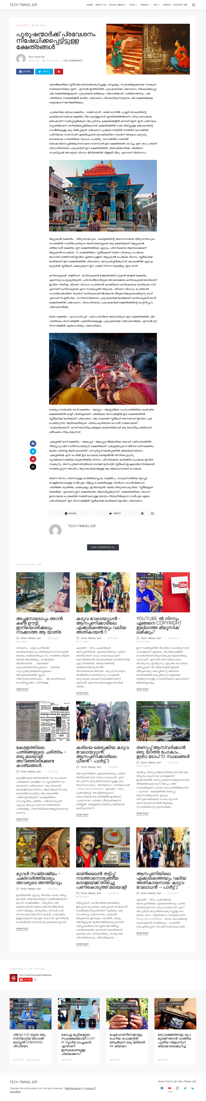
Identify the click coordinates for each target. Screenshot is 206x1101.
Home (90, 5)
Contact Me (180, 5)
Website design (73, 1088)
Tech (132, 5)
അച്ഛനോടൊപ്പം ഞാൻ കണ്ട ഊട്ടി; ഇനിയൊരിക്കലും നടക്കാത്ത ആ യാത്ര (39, 625)
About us (100, 5)
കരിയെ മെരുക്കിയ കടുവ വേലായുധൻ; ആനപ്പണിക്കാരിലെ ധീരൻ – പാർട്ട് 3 (102, 754)
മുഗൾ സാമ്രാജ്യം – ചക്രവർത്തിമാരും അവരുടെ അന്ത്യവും (39, 878)
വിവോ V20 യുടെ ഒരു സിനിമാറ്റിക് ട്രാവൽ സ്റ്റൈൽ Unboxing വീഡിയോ (29, 1040)
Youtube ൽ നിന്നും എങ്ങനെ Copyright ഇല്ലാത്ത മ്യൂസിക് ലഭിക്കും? (159, 625)
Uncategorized (129, 1008)
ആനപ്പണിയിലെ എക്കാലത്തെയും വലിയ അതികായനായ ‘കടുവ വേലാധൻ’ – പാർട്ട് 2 (161, 880)
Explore (162, 706)
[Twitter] (185, 1090)
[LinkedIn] (192, 1090)
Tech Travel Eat (23, 5)
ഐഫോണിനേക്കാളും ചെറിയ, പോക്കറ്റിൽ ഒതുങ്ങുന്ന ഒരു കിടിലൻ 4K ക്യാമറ (127, 1040)
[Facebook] (161, 1090)
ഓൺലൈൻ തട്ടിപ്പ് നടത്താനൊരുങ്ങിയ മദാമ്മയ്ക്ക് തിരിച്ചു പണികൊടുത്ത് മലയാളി (101, 880)
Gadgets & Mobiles (26, 1008)
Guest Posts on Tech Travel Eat (177, 1081)
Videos (167, 5)
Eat (156, 5)
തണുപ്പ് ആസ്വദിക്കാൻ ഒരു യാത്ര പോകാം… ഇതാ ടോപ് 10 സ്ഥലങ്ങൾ (162, 752)
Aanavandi (22, 25)
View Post (22, 689)
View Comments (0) (103, 547)
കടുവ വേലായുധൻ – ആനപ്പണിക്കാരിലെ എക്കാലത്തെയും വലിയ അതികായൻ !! (101, 625)
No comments (73, 60)
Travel (144, 5)
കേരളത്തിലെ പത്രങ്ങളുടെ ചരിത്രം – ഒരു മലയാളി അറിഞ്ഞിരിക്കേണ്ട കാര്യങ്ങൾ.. (41, 756)
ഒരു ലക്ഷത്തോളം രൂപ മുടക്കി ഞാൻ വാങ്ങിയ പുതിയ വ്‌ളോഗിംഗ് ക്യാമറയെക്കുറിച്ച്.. (174, 1040)
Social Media (116, 5)
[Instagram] (177, 1090)
